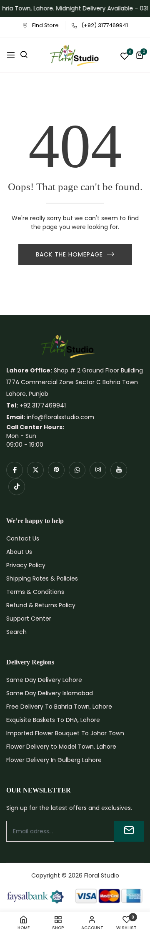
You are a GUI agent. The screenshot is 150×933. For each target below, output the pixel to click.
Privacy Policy (25, 565)
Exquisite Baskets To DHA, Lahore (53, 720)
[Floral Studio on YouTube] (118, 470)
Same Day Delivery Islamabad (49, 693)
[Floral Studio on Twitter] (35, 470)
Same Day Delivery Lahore (44, 680)
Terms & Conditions (35, 592)
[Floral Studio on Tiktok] (16, 486)
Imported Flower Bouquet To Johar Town (65, 733)
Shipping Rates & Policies (42, 578)
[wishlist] (124, 57)
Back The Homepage (69, 254)
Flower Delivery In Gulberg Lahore (54, 760)
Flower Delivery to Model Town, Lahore (61, 746)
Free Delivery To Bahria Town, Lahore (59, 706)
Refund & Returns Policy (40, 605)
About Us (19, 552)
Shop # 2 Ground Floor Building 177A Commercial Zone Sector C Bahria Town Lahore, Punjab (74, 382)
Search (16, 632)
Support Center (28, 618)
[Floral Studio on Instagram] (98, 470)
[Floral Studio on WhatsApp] (77, 470)
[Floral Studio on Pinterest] (56, 470)
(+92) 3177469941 (104, 25)
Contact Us (22, 538)
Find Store (45, 25)
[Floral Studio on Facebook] (14, 470)
